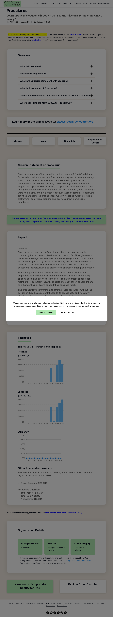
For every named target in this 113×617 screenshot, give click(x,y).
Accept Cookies (46, 312)
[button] (56, 308)
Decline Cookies (67, 312)
